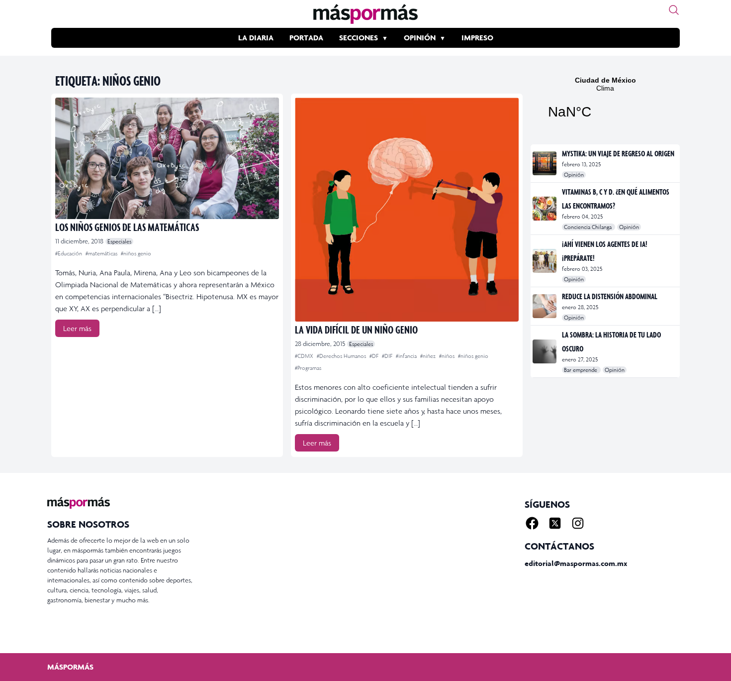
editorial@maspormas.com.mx (576, 563)
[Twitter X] (555, 523)
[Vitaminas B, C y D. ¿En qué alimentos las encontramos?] (545, 209)
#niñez (428, 355)
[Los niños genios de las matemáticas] (167, 158)
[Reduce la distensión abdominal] (545, 306)
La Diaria (256, 37)
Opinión (420, 37)
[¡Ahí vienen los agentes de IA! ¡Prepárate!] (545, 261)
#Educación (69, 253)
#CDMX (305, 355)
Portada (306, 37)
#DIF (388, 355)
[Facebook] (532, 523)
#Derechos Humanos (342, 355)
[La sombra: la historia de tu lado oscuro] (545, 351)
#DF (374, 355)
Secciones (358, 37)
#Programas (308, 367)
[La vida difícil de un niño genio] (407, 210)
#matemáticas (102, 253)
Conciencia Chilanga (588, 227)
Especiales (119, 241)
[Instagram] (577, 523)
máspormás (70, 667)
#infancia (407, 355)
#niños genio (136, 253)
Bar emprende (581, 369)
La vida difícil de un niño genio (356, 329)
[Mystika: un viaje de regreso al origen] (545, 163)
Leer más (77, 328)
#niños (447, 355)
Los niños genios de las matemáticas (127, 226)
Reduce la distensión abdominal (609, 296)
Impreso (477, 37)
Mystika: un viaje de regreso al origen (618, 153)
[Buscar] (674, 10)
